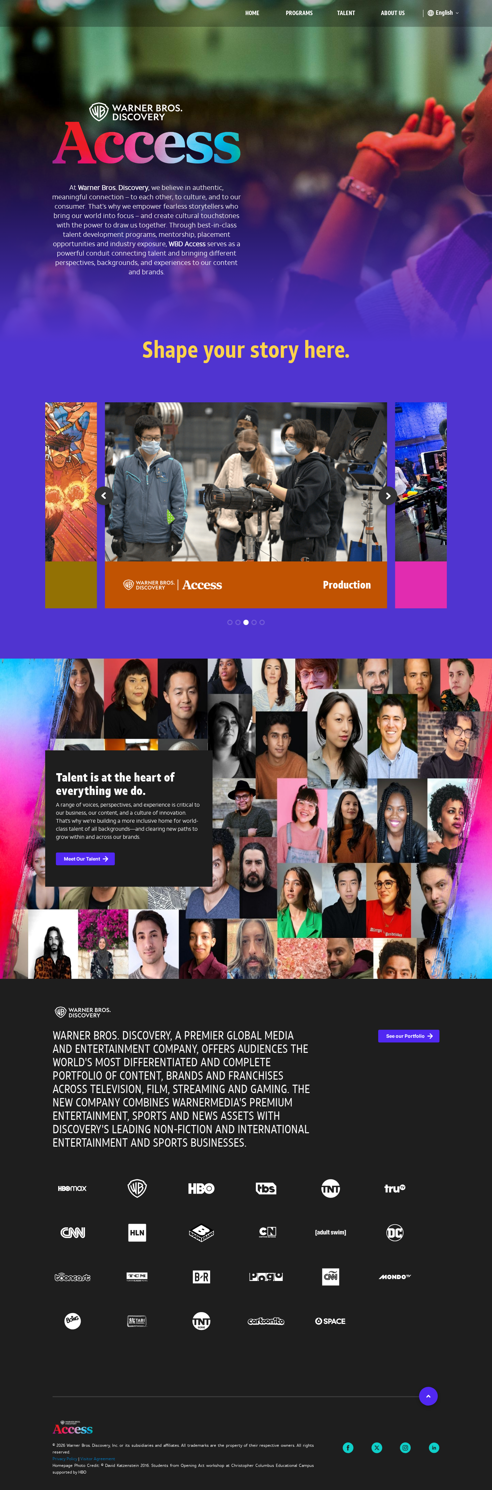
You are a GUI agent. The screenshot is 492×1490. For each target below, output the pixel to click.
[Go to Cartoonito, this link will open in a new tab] (278, 1321)
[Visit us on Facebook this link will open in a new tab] (348, 1447)
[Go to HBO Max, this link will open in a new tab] (85, 1188)
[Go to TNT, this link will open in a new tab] (343, 1188)
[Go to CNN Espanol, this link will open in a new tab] (343, 1277)
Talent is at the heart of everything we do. (115, 785)
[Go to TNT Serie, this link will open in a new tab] (213, 1321)
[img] (83, 1012)
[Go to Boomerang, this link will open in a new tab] (213, 1233)
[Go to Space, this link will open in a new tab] (343, 1321)
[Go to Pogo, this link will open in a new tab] (278, 1277)
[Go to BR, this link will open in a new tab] (213, 1277)
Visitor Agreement (97, 1459)
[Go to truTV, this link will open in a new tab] (407, 1188)
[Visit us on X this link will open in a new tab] (377, 1447)
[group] (246, 505)
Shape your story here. (246, 352)
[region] (246, 1188)
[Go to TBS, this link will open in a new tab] (278, 1188)
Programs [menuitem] (299, 13)
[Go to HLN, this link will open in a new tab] (149, 1233)
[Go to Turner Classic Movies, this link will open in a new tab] (149, 1277)
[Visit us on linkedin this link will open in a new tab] (434, 1447)
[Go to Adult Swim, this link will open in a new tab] (343, 1233)
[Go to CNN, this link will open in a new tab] (85, 1233)
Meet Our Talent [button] (82, 859)
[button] (388, 498)
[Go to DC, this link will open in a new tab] (407, 1233)
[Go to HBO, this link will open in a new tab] (213, 1188)
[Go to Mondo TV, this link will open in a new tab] (407, 1277)
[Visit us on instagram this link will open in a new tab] (405, 1447)
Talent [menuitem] (346, 13)
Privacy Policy (65, 1459)
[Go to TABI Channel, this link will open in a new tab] (149, 1321)
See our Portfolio (405, 1036)
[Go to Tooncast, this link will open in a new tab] (85, 1277)
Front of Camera (336, 586)
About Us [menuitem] (393, 13)
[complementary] (246, 819)
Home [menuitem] (252, 13)
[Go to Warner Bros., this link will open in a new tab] (149, 1188)
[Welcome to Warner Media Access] (146, 135)
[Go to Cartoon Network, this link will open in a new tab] (278, 1233)
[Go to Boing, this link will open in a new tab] (85, 1321)
